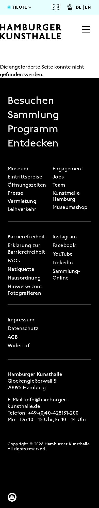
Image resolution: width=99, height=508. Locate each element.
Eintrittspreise (25, 177)
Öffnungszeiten (27, 185)
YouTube (63, 254)
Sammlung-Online (66, 274)
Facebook (64, 245)
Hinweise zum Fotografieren (25, 289)
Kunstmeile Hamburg (66, 196)
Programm (33, 129)
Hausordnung (24, 277)
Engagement (68, 169)
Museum (18, 169)
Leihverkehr (22, 209)
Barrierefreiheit (26, 236)
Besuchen (31, 100)
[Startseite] (30, 32)
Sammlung (33, 115)
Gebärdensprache (69, 7)
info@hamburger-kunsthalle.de (38, 402)
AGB (13, 337)
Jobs (58, 177)
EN (88, 7)
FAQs (14, 260)
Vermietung (22, 201)
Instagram (65, 236)
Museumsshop (70, 207)
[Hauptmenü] (86, 30)
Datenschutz (23, 328)
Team (59, 185)
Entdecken (33, 143)
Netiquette (21, 269)
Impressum (21, 319)
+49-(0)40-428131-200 (53, 412)
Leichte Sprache (56, 7)
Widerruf (19, 345)
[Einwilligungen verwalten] (12, 497)
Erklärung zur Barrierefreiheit (26, 248)
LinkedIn (63, 262)
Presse (15, 193)
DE (79, 7)
